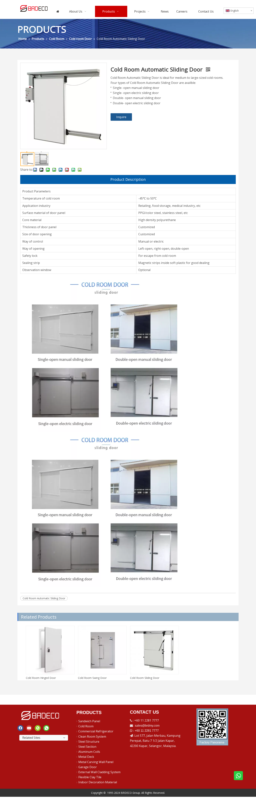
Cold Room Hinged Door (41, 678)
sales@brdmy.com (147, 725)
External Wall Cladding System (99, 772)
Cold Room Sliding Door (144, 678)
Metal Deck (86, 757)
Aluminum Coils (89, 752)
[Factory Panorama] (212, 726)
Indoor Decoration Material (97, 782)
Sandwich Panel (89, 721)
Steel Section (87, 747)
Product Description (128, 179)
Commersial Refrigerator (95, 731)
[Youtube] (29, 728)
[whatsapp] (46, 728)
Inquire (121, 117)
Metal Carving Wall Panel (95, 762)
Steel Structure (88, 741)
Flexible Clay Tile (89, 777)
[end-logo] (40, 715)
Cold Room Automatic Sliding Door (44, 598)
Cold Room (86, 726)
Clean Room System (92, 736)
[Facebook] (20, 728)
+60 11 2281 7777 (147, 730)
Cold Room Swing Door (92, 678)
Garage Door (87, 767)
